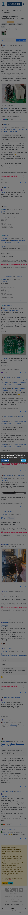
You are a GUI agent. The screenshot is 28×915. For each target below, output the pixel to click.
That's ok (23, 460)
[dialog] (14, 457)
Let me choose (5, 460)
